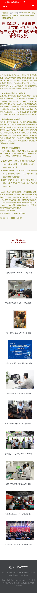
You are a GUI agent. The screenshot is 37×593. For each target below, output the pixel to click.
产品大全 (18, 13)
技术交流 (30, 580)
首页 (11, 13)
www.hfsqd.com (20, 580)
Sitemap (19, 585)
